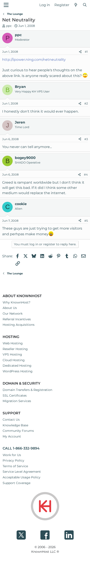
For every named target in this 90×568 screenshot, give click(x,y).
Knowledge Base (15, 425)
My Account (12, 436)
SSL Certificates (15, 395)
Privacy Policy (13, 460)
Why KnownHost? (16, 302)
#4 (86, 174)
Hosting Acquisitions (19, 325)
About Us (10, 308)
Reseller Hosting (15, 349)
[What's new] (75, 5)
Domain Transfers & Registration (27, 390)
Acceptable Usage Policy (21, 477)
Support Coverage (16, 483)
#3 (86, 139)
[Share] (80, 52)
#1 (86, 51)
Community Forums (18, 431)
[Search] (84, 5)
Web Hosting (13, 343)
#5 (86, 220)
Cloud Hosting (14, 360)
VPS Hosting (12, 354)
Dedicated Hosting (17, 366)
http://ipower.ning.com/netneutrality (34, 59)
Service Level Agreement (22, 472)
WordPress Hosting (18, 371)
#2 (86, 103)
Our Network (12, 313)
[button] (6, 4)
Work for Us (12, 455)
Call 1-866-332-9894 (21, 448)
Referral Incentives (17, 319)
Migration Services (17, 401)
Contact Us (11, 420)
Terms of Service (15, 466)
